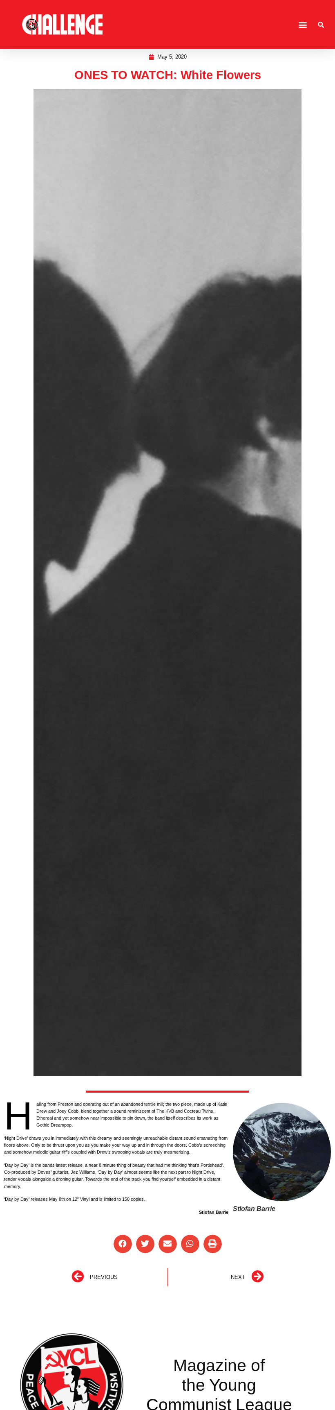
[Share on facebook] (123, 1244)
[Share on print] (212, 1244)
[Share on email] (168, 1244)
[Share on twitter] (145, 1244)
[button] (302, 24)
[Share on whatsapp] (190, 1244)
